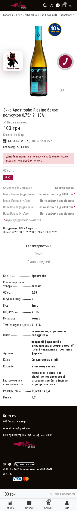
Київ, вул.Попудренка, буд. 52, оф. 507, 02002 (27, 435)
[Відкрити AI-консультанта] (13, 61)
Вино (19, 15)
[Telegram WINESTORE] (58, 5)
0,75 (7, 177)
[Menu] (70, 5)
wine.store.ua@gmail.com (17, 428)
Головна (8, 15)
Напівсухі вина (48, 15)
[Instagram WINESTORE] (51, 5)
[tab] (38, 247)
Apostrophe (67, 15)
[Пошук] (45, 5)
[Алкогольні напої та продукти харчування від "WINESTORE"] (17, 5)
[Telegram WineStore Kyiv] (24, 464)
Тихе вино (31, 15)
